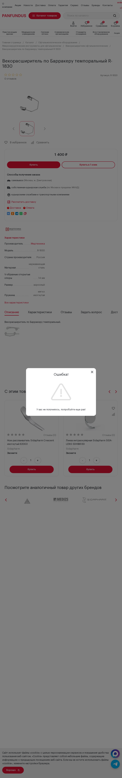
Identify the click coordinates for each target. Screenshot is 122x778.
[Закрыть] (92, 372)
